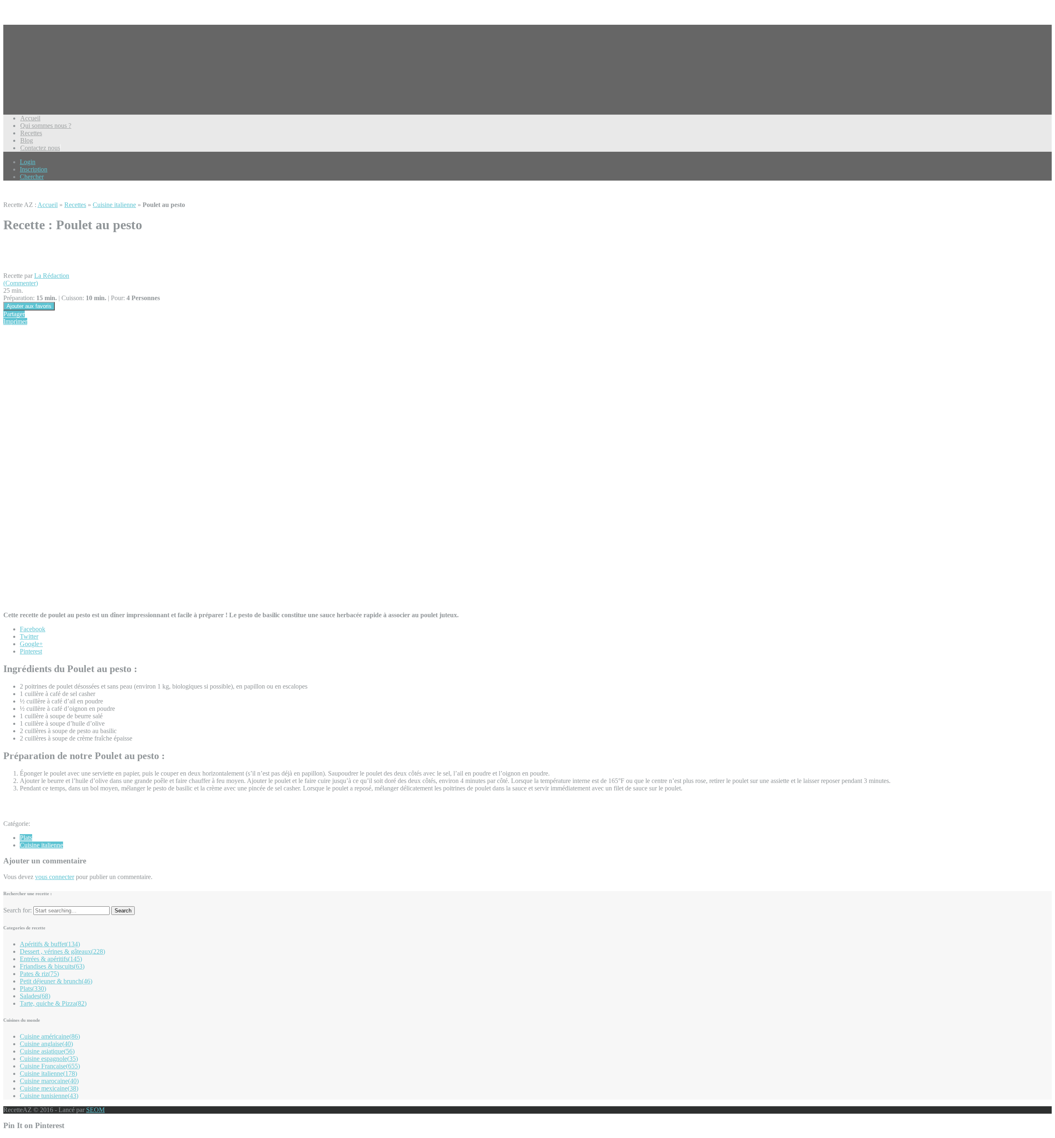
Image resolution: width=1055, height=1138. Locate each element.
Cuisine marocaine (49, 1080)
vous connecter (54, 876)
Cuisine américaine (50, 1036)
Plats (26, 837)
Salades (35, 995)
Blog (26, 140)
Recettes (31, 132)
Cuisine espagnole (49, 1058)
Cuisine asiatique (47, 1051)
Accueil (30, 118)
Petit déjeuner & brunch (56, 981)
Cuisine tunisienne (49, 1095)
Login (27, 161)
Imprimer (15, 321)
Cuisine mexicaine (49, 1088)
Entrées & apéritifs (51, 958)
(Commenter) (20, 283)
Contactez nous (40, 147)
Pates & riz (39, 973)
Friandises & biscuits (52, 966)
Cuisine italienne (114, 204)
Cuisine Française (50, 1066)
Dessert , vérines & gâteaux (62, 951)
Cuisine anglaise (46, 1043)
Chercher (32, 176)
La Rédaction (51, 275)
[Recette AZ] (34, 82)
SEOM (95, 1109)
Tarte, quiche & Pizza (53, 1003)
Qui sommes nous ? (45, 125)
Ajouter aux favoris (29, 306)
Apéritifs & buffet (50, 944)
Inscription (33, 169)
